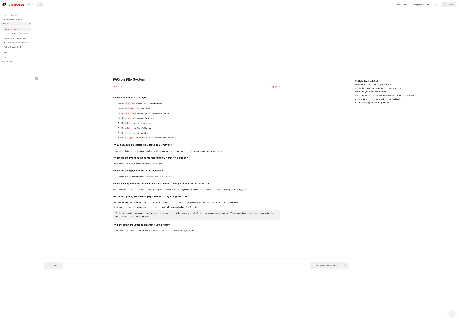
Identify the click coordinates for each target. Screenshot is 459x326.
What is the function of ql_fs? (366, 81)
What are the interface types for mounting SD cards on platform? (378, 88)
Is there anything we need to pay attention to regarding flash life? (378, 99)
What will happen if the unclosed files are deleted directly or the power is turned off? (385, 95)
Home (30, 4)
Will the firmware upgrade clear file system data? (372, 102)
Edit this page (271, 86)
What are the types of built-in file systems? (370, 92)
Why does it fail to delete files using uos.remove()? (373, 84)
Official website (403, 4)
